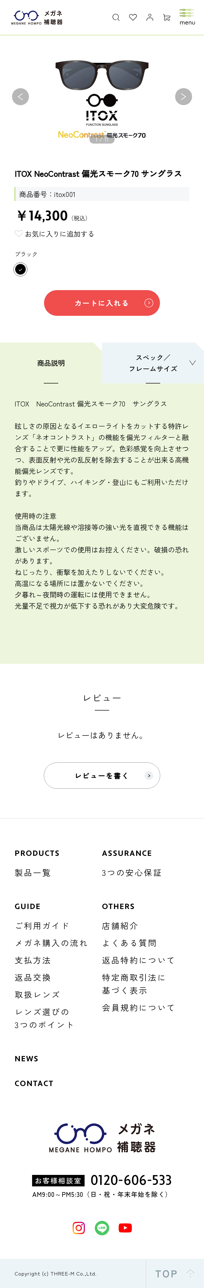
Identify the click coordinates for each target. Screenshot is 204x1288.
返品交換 (33, 977)
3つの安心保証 (132, 872)
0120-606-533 (131, 1181)
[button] (20, 96)
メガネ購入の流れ (52, 942)
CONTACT (34, 1084)
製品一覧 (33, 872)
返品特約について (139, 960)
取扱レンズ (38, 994)
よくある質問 (129, 942)
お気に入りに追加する (60, 233)
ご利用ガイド (42, 925)
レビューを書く (102, 775)
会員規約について (139, 1007)
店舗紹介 (120, 925)
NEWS (27, 1059)
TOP (166, 1273)
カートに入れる (102, 303)
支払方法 (33, 960)
